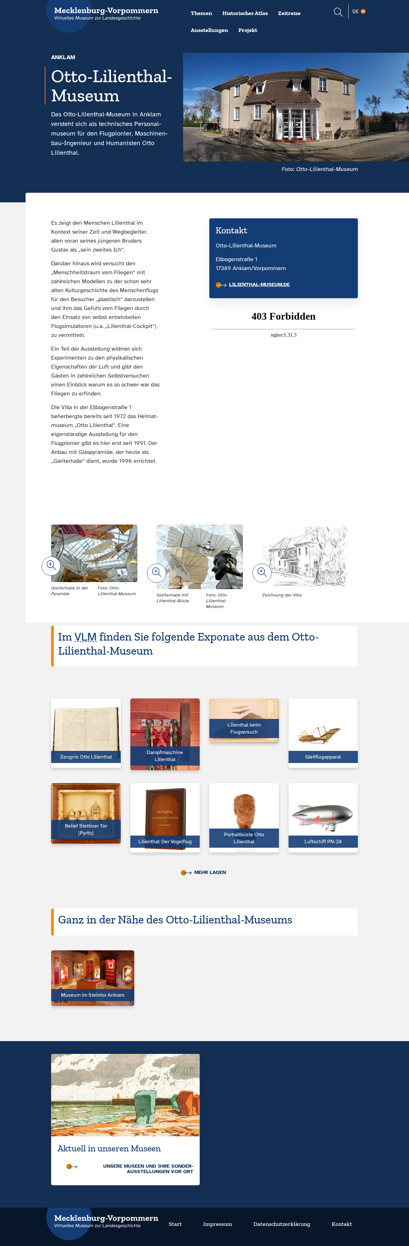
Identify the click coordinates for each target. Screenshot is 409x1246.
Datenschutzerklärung (281, 1223)
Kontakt (342, 1223)
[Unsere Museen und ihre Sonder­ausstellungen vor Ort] (125, 1095)
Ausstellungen (209, 30)
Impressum (217, 1223)
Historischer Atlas (245, 13)
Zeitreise (289, 13)
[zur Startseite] (102, 1217)
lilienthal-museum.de (259, 284)
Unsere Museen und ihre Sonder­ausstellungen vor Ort (148, 1169)
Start (175, 1223)
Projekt (247, 30)
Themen (201, 13)
